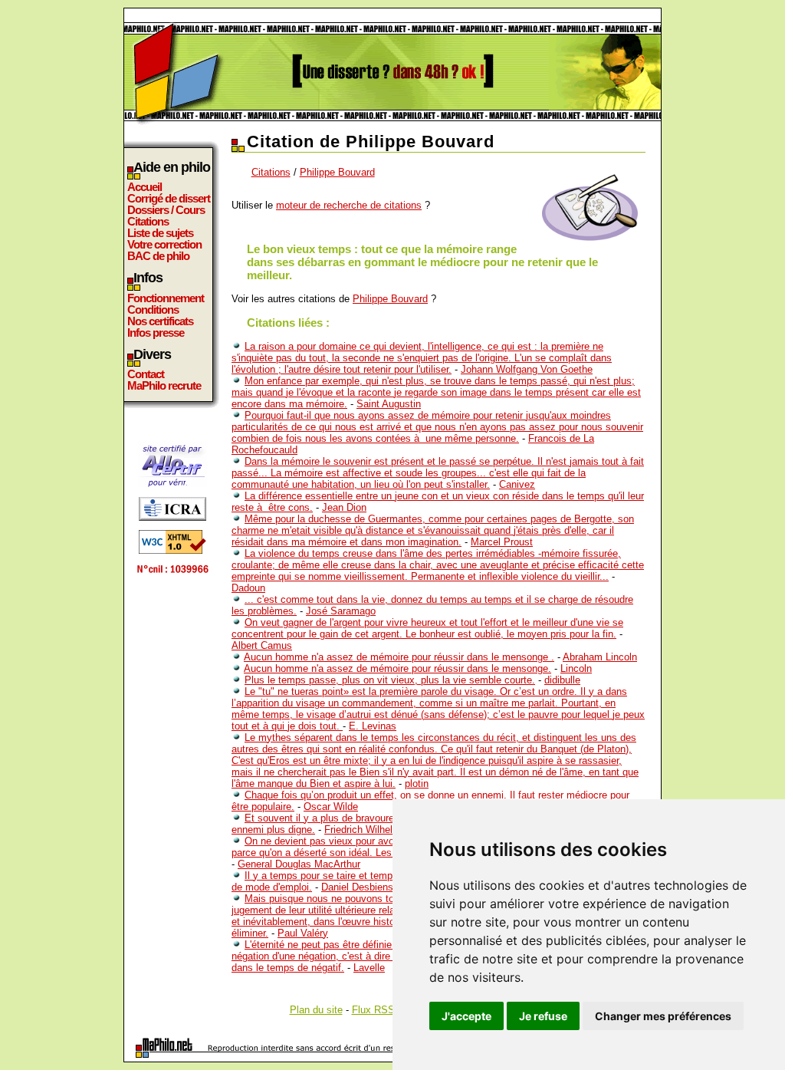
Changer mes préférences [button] (663, 1015)
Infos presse (155, 332)
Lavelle (369, 967)
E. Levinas (372, 726)
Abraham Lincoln (600, 657)
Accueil (144, 187)
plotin (417, 783)
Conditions (153, 309)
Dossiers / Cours (166, 210)
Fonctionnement (165, 298)
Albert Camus (262, 645)
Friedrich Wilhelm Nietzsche (386, 829)
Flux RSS (373, 1010)
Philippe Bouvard (337, 172)
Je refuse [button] (543, 1015)
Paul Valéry (303, 933)
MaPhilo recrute (164, 385)
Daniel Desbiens (357, 887)
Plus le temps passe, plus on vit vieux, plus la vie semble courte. (390, 680)
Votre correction (164, 244)
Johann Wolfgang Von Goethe (527, 369)
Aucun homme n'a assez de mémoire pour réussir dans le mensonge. (397, 668)
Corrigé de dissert (168, 198)
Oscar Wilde (331, 806)
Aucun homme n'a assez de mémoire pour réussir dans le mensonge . (399, 657)
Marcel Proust (502, 542)
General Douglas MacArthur (299, 864)
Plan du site (316, 1010)
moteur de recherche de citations (349, 205)
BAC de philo (158, 256)
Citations (148, 221)
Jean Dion (344, 507)
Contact (145, 374)
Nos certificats (160, 321)
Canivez (517, 484)
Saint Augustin (388, 404)
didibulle (562, 680)
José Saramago (341, 611)
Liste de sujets (160, 233)
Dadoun (248, 588)
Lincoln (576, 668)
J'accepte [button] (466, 1015)
